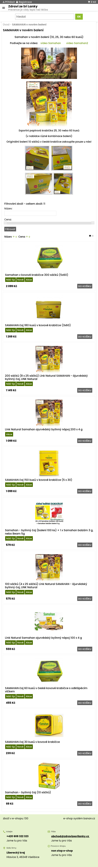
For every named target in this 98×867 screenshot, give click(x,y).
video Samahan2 (77, 43)
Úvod (6, 24)
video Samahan (50, 43)
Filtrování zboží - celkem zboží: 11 (24, 203)
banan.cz (89, 818)
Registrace (25, 2)
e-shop (68, 818)
